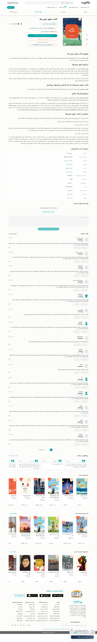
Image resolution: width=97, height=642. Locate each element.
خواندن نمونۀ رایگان (48, 24)
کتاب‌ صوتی (32, 607)
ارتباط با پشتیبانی (47, 629)
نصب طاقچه (11, 7)
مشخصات (62, 12)
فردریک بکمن (69, 164)
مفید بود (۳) (84, 372)
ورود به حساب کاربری (12, 3)
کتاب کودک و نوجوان (30, 620)
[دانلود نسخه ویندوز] (32, 595)
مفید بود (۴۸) (84, 247)
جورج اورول (19, 613)
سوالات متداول (56, 629)
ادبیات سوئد (69, 198)
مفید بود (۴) (84, 359)
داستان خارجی (67, 160)
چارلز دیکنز (20, 609)
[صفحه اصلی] (85, 3)
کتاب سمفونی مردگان (42, 613)
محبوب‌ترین (11, 233)
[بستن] (71, 630)
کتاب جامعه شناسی (30, 611)
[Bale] (29, 625)
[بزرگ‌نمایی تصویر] (64, 44)
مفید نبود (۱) (77, 275)
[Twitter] (18, 625)
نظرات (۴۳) (38, 12)
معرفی (85, 12)
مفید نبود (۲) (77, 344)
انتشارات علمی (69, 172)
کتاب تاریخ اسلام (31, 618)
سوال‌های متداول (56, 609)
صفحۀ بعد (41, 449)
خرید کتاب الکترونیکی (42, 35)
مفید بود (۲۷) (84, 275)
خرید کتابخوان (56, 613)
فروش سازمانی (56, 611)
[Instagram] (12, 625)
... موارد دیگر (19, 595)
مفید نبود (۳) (77, 247)
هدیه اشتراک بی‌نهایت (55, 618)
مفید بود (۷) (84, 344)
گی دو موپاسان (19, 611)
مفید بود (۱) (85, 444)
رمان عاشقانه (32, 604)
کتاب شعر (32, 613)
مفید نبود (77, 261)
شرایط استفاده (64, 629)
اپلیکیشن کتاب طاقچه (55, 616)
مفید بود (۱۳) (84, 304)
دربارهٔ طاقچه (57, 607)
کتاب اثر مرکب (44, 611)
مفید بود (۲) (84, 387)
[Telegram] (26, 625)
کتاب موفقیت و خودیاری (29, 616)
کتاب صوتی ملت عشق (42, 616)
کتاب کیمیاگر (44, 607)
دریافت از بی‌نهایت (41, 39)
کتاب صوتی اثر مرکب (42, 618)
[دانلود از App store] (45, 595)
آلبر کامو (20, 607)
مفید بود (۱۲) (84, 317)
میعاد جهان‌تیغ (69, 168)
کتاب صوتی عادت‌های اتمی (41, 620)
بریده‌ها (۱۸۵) (13, 12)
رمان (71, 160)
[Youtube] (23, 625)
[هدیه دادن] (86, 39)
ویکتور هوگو (19, 620)
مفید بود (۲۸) (84, 261)
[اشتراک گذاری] (86, 35)
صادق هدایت (19, 604)
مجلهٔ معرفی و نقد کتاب (54, 620)
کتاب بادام (45, 604)
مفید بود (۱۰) (84, 331)
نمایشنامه (32, 609)
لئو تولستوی (19, 618)
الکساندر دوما (19, 616)
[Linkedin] (20, 625)
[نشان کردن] (86, 44)
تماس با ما (57, 604)
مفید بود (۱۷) (84, 289)
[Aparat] (15, 625)
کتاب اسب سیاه (43, 609)
